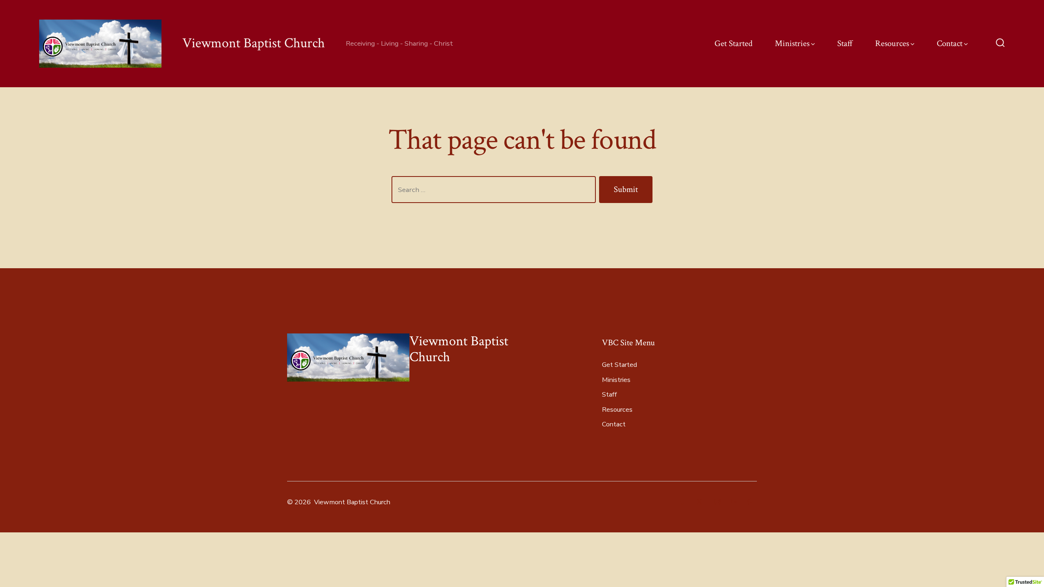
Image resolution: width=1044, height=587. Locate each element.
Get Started (733, 43)
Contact (949, 43)
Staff (845, 43)
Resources (892, 43)
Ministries (792, 43)
